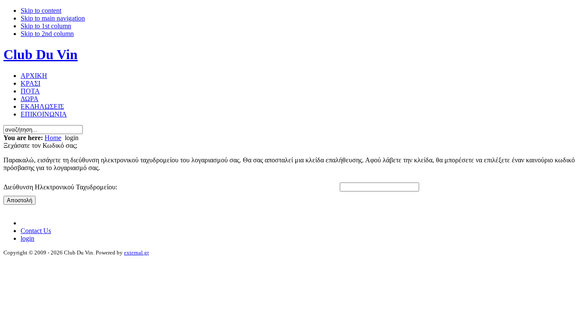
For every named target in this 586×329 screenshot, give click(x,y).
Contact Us (36, 230)
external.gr (136, 252)
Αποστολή (19, 200)
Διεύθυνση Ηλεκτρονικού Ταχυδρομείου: (60, 187)
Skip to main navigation (53, 18)
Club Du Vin (40, 54)
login (27, 238)
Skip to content (41, 10)
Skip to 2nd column (47, 33)
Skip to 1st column (46, 26)
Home (53, 137)
